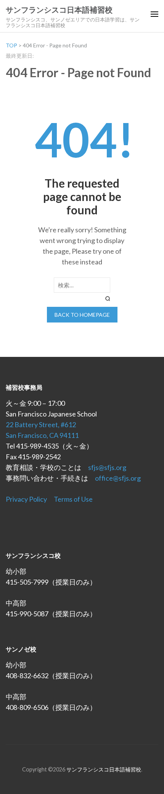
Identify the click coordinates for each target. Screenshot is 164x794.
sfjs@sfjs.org (107, 467)
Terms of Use (73, 499)
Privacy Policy (26, 499)
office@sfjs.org (118, 478)
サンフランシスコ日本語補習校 (59, 10)
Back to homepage (82, 314)
